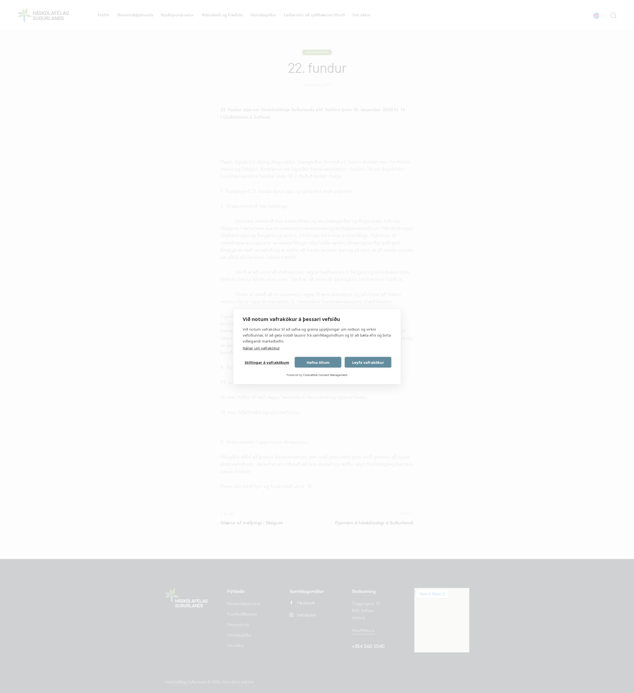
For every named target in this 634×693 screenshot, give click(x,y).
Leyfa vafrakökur (368, 362)
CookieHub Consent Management (325, 375)
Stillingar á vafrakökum (267, 362)
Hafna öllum (318, 362)
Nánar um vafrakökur (261, 348)
